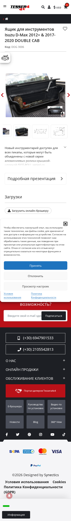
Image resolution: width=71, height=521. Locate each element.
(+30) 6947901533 (38, 337)
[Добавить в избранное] (65, 29)
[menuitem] (43, 7)
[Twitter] (17, 434)
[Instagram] (40, 434)
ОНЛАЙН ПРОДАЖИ (22, 370)
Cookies (59, 482)
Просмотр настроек (35, 286)
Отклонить (35, 276)
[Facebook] (7, 434)
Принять (36, 265)
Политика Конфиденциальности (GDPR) (33, 489)
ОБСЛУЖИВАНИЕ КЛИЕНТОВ (29, 379)
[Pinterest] (29, 434)
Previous (2, 95)
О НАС (11, 361)
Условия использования (27, 482)
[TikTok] (63, 434)
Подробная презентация (31, 178)
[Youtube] (52, 434)
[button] (65, 224)
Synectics (51, 475)
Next (68, 95)
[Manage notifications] (9, 496)
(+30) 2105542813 (38, 349)
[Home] (6, 19)
